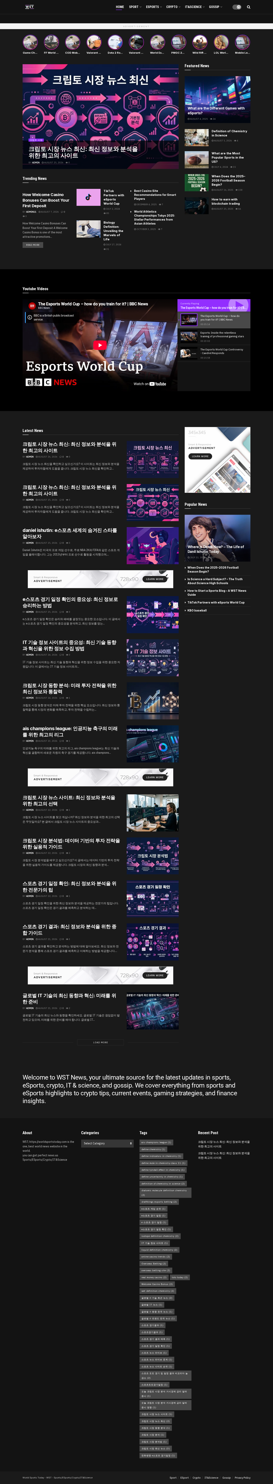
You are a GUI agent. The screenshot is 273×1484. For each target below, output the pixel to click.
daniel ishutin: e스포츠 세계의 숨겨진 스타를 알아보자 (85, 152)
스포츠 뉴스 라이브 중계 (156, 1359)
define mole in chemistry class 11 (163, 1163)
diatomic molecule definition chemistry (164, 1192)
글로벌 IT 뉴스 (151, 1304)
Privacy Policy (242, 1477)
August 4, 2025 (198, 118)
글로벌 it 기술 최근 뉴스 (156, 1298)
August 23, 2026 (47, 741)
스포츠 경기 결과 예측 (155, 1339)
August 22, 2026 (47, 810)
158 (240, 189)
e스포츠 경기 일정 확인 (156, 1229)
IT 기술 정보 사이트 (154, 1243)
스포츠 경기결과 (152, 1325)
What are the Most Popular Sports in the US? (228, 157)
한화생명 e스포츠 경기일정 (158, 1455)
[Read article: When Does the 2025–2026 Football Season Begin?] (197, 182)
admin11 (31, 211)
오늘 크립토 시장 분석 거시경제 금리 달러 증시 (164, 1393)
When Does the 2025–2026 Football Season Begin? (228, 180)
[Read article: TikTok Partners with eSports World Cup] (89, 197)
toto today (180, 1277)
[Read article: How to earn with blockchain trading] (197, 205)
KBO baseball (197, 610)
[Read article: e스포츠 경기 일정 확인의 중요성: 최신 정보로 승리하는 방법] (153, 614)
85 (107, 213)
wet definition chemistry (157, 1291)
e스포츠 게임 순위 (153, 1208)
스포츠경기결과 (152, 1332)
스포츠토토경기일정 (154, 1384)
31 (107, 249)
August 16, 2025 (223, 189)
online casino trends (155, 1256)
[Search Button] (248, 7)
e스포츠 (34, 140)
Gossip (214, 7)
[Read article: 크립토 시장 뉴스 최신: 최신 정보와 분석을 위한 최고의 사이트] (153, 459)
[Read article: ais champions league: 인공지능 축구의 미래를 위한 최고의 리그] (153, 743)
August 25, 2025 (223, 208)
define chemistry (153, 1149)
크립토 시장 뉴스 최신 (155, 1421)
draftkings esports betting (159, 1201)
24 (214, 118)
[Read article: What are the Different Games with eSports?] (217, 99)
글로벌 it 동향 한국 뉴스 (156, 1311)
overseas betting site (155, 1270)
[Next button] (176, 116)
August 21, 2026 (47, 939)
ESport (184, 1477)
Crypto (171, 7)
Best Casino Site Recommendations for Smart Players (155, 194)
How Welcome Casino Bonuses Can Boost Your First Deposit (46, 200)
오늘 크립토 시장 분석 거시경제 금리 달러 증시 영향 (164, 1405)
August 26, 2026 (47, 456)
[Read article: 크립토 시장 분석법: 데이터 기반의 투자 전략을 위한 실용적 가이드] (153, 856)
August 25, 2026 (53, 162)
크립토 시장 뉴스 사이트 (156, 1414)
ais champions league (156, 1142)
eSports (152, 7)
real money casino (154, 1277)
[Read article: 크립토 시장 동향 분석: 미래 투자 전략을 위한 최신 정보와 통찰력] (153, 700)
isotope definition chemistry (160, 1236)
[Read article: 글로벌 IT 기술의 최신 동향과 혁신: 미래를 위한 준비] (153, 1010)
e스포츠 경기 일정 (153, 1215)
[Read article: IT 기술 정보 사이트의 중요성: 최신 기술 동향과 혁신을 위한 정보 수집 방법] (153, 657)
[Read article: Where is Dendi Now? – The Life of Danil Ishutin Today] (217, 538)
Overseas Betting (153, 1263)
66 (239, 208)
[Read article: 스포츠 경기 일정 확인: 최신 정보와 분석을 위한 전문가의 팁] (153, 898)
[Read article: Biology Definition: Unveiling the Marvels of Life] (89, 229)
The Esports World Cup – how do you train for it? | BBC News (218, 308)
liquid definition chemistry (159, 1249)
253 (212, 557)
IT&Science (193, 7)
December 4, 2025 (146, 204)
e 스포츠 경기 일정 (153, 1222)
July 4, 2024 (220, 167)
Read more (34, 244)
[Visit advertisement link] (101, 579)
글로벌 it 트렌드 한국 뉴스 (158, 1318)
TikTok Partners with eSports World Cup (216, 602)
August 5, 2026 (222, 140)
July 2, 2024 (112, 208)
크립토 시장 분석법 (154, 1441)
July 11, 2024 (197, 557)
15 (234, 167)
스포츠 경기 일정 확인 (155, 1346)
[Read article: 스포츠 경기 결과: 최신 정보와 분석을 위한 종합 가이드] (153, 941)
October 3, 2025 (146, 229)
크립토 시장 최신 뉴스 (155, 1448)
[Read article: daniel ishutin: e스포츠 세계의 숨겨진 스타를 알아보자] (153, 545)
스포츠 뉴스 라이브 (154, 1352)
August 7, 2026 (49, 211)
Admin (36, 162)
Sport (133, 7)
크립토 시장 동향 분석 (155, 1428)
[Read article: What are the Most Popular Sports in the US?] (197, 159)
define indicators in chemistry (161, 1156)
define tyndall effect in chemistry (163, 1169)
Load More (100, 1042)
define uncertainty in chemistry (162, 1176)
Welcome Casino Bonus (157, 1284)
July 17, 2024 (113, 244)
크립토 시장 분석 (152, 1434)
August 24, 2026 (47, 654)
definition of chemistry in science (163, 1183)
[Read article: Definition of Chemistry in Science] (197, 137)
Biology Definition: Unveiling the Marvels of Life (113, 231)
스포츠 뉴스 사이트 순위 (156, 1366)
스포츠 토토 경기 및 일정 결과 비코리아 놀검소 (164, 1375)
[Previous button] (26, 116)
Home (120, 7)
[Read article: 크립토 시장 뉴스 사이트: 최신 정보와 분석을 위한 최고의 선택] (153, 812)
